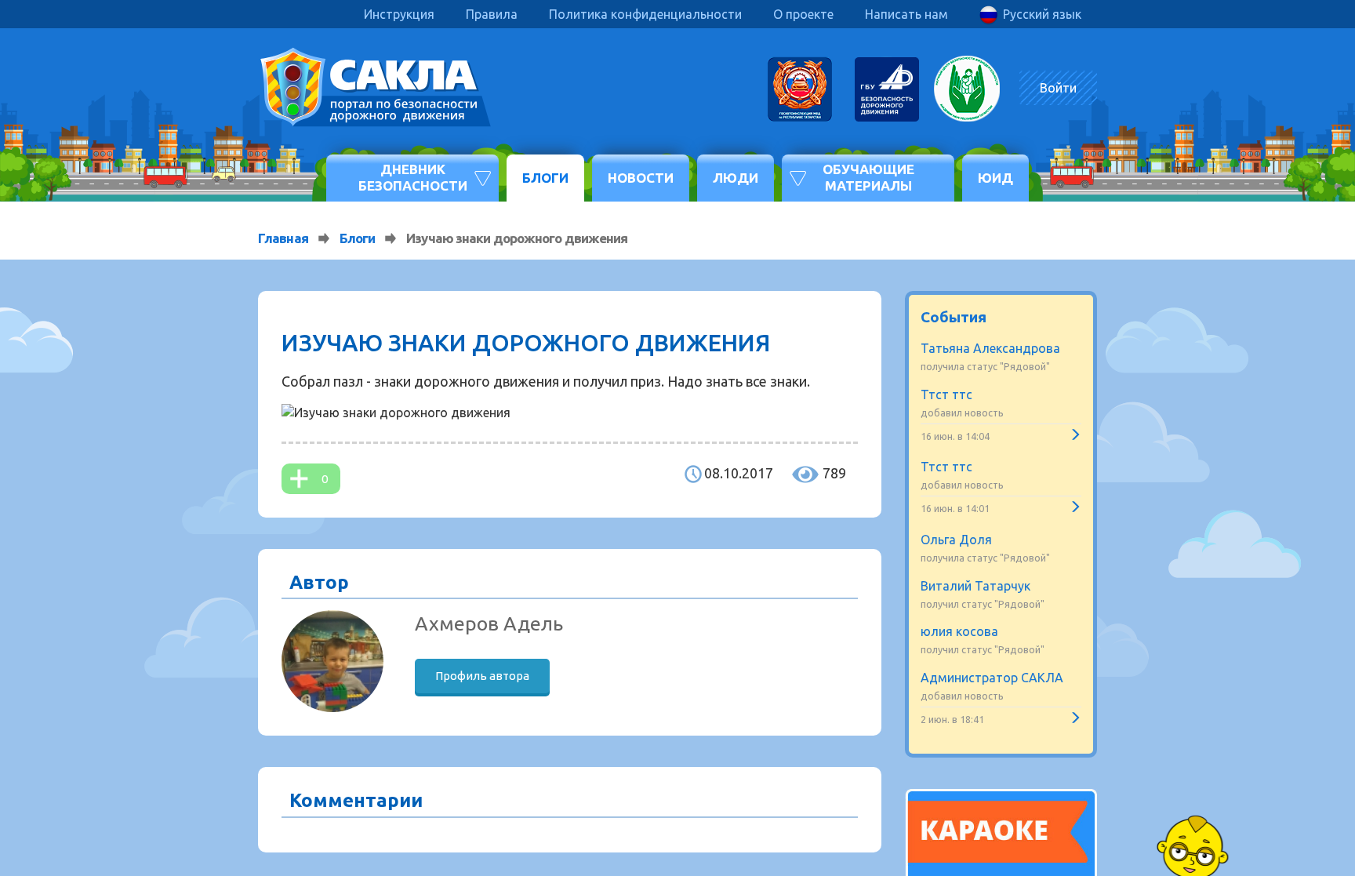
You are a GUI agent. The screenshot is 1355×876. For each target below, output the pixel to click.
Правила (492, 14)
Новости (641, 177)
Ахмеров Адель (489, 623)
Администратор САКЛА (992, 678)
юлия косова (959, 631)
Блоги (545, 177)
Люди (735, 177)
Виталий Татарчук (975, 586)
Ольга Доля (956, 540)
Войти (1058, 88)
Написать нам (906, 14)
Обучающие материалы (868, 177)
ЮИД (995, 177)
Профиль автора (482, 675)
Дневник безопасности (412, 177)
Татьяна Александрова (990, 348)
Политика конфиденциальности (645, 14)
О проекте (803, 14)
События (953, 316)
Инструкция (399, 14)
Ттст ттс (946, 394)
